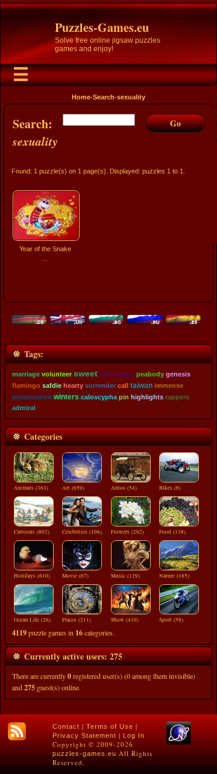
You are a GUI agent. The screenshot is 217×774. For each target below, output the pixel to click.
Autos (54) (124, 488)
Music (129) (125, 575)
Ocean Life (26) (32, 619)
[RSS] (17, 731)
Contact (66, 726)
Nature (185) (174, 575)
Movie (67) (75, 575)
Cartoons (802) (31, 531)
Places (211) (76, 619)
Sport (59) (171, 619)
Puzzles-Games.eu (102, 27)
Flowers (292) (127, 531)
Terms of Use (109, 726)
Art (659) (73, 488)
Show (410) (125, 619)
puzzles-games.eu (84, 753)
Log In (134, 735)
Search (104, 97)
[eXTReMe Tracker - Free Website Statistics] (178, 742)
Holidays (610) (32, 575)
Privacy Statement (84, 735)
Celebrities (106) (82, 531)
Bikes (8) (170, 488)
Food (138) (172, 531)
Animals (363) (31, 488)
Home (81, 97)
